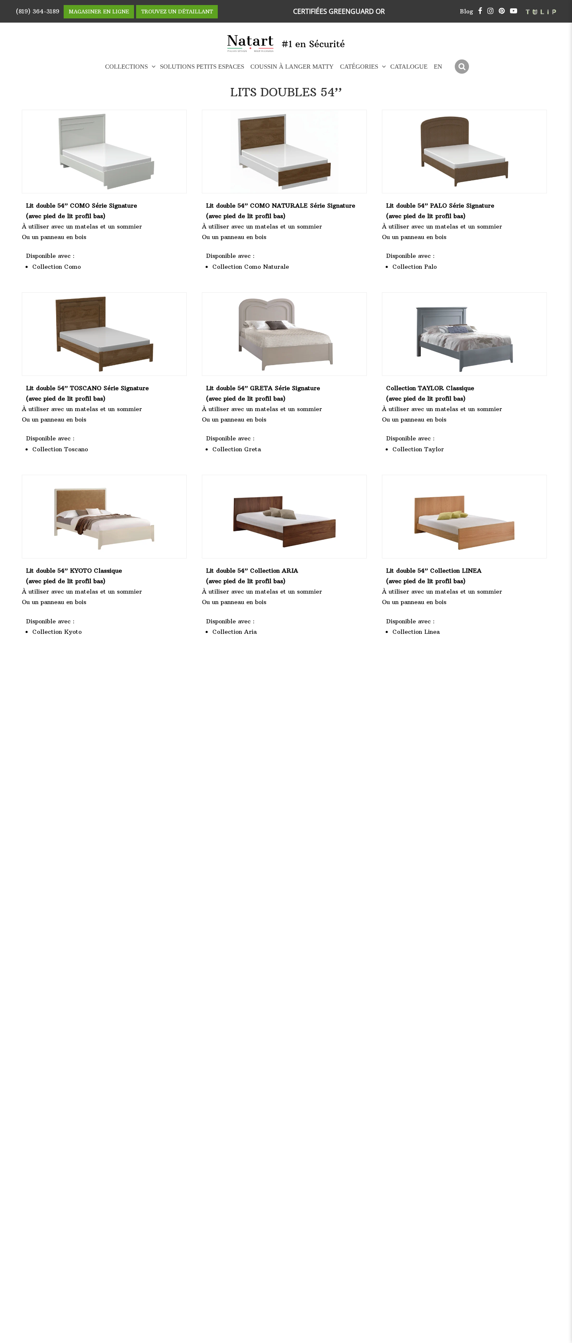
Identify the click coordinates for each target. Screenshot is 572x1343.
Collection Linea (416, 631)
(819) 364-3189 (37, 11)
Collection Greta (236, 449)
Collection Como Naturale (250, 266)
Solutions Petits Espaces (202, 66)
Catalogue (409, 66)
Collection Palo (414, 266)
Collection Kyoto (57, 631)
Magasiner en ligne (99, 11)
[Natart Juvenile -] (250, 43)
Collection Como (56, 266)
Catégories (359, 66)
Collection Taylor (418, 449)
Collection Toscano (60, 449)
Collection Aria (234, 631)
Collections (126, 66)
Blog (466, 11)
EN (438, 66)
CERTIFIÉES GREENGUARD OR (339, 11)
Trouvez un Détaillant (177, 11)
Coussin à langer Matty (292, 66)
